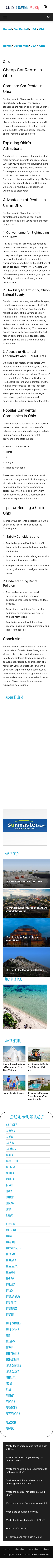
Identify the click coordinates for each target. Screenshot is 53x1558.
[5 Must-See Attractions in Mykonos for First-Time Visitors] (14, 1054)
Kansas (9, 1215)
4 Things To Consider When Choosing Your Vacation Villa (38, 1096)
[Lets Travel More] (26, 6)
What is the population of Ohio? (22, 1511)
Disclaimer (45, 1549)
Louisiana (11, 1230)
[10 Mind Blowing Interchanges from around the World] (26, 903)
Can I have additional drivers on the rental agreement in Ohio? (24, 1482)
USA (33, 29)
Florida (10, 1173)
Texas (9, 1383)
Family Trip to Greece (13, 1093)
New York (10, 1314)
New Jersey (11, 1302)
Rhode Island (12, 1359)
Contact (7, 1549)
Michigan (10, 1254)
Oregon (9, 1347)
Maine (9, 1236)
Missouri (10, 1272)
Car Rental (21, 29)
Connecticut (12, 1161)
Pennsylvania (12, 1353)
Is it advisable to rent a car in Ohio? (24, 1536)
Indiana (10, 1203)
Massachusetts (13, 1248)
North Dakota (12, 1329)
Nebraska (10, 1284)
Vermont (10, 1395)
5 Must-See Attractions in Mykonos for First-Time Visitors (14, 1067)
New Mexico (11, 1308)
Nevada (9, 1290)
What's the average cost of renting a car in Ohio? (26, 1447)
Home (7, 29)
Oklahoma (10, 1341)
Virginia (10, 1401)
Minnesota (11, 1260)
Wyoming (10, 1428)
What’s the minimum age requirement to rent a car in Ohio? (26, 1470)
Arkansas (11, 1149)
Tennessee (10, 1377)
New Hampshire (13, 1296)
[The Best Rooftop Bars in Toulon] (26, 873)
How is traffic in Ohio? (17, 1528)
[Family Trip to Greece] (14, 1083)
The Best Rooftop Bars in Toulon (24, 881)
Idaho (9, 1191)
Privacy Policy (32, 1549)
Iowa (8, 1209)
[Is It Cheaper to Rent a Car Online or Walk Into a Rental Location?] (39, 1054)
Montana (10, 1278)
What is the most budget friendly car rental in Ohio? (24, 1459)
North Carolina (13, 1323)
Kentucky (10, 1224)
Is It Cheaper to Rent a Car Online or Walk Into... (38, 1067)
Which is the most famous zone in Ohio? (26, 1503)
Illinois (10, 1197)
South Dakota (12, 1371)
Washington (11, 1408)
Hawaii (9, 1185)
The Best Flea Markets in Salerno (24, 970)
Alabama (10, 1131)
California (11, 1125)
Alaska (9, 1137)
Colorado (10, 1155)
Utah (8, 1389)
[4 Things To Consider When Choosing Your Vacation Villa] (39, 1083)
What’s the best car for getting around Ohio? (25, 1493)
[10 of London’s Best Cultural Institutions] (26, 932)
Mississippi (12, 1266)
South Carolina (13, 1365)
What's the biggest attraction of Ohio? (25, 1520)
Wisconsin (11, 1422)
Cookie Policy (18, 1549)
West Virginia (13, 1414)
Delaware (11, 1167)
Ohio (42, 29)
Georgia (10, 1179)
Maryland (10, 1242)
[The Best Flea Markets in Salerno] (26, 962)
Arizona (10, 1143)
